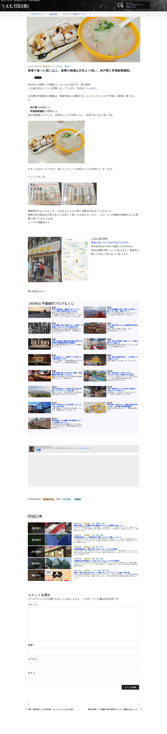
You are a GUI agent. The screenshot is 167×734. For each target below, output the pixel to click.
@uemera (132, 5)
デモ (93, 523)
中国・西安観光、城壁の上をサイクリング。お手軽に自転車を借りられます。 (66, 310)
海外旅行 (87, 523)
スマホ (94, 570)
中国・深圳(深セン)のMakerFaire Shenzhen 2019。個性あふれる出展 (120, 374)
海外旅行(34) (46, 66)
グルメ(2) (59, 66)
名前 (31, 645)
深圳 (97, 535)
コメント (33, 604)
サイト (31, 673)
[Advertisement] (83, 471)
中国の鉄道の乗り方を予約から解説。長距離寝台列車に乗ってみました (67, 374)
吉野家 (98, 523)
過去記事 (53, 14)
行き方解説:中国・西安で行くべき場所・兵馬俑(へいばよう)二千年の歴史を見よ (67, 326)
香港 (103, 523)
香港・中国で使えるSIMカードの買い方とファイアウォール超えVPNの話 (102, 573)
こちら (88, 88)
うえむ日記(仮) (15, 6)
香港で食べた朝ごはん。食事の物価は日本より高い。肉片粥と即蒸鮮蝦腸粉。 (122, 405)
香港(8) (67, 66)
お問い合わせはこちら (85, 448)
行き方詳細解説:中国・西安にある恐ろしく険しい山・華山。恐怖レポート (122, 310)
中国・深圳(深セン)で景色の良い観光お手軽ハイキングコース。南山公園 (67, 389)
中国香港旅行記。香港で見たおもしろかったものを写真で (96, 549)
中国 (93, 535)
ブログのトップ (37, 14)
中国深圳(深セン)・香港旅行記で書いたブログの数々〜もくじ (97, 537)
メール (32, 659)
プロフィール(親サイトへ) (73, 14)
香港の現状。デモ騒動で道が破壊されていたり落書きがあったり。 (67, 421)
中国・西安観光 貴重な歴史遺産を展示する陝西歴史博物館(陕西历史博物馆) (67, 342)
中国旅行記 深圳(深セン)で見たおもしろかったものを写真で (97, 561)
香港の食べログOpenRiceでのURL (110, 242)
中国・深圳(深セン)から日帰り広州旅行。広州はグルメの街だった (122, 389)
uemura (134, 7)
